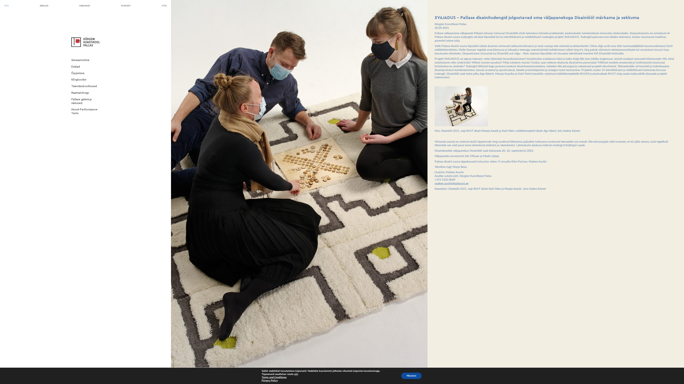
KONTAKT (126, 6)
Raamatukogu (80, 92)
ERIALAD (44, 6)
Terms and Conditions (274, 377)
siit (296, 374)
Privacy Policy (270, 380)
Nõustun (411, 375)
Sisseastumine (80, 60)
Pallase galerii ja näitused (81, 101)
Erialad (75, 66)
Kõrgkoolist (78, 79)
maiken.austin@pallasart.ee (451, 183)
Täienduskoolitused (84, 86)
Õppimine (77, 73)
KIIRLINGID (84, 6)
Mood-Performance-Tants (84, 111)
